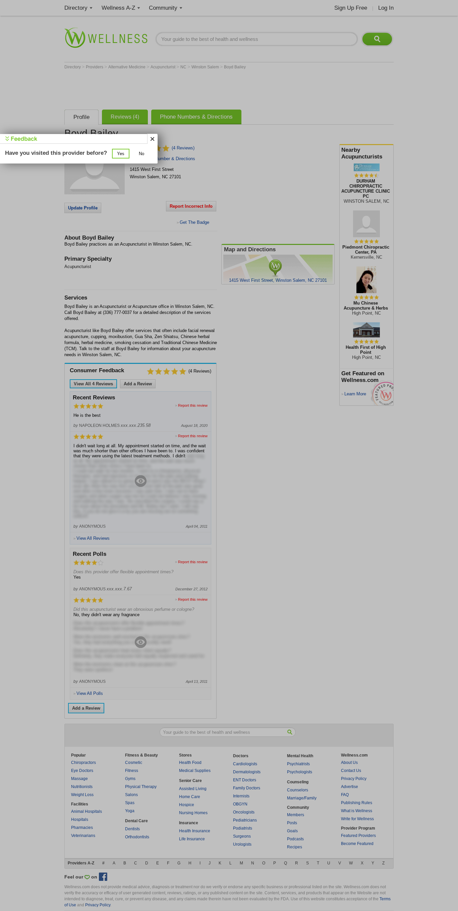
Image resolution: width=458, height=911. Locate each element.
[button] (120, 153)
